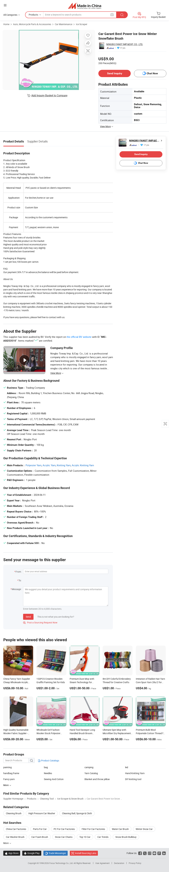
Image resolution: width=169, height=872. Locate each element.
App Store (11, 853)
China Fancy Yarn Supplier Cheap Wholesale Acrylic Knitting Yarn (16, 682)
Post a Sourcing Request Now (40, 622)
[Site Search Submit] (122, 14)
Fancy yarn (9, 779)
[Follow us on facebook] (140, 853)
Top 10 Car (84, 836)
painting (7, 767)
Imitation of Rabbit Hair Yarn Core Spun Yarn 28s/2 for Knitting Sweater (150, 682)
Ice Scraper (81, 24)
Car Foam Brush (39, 836)
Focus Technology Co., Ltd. (61, 863)
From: (18, 571)
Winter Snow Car (144, 829)
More (6, 843)
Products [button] (33, 14)
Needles (48, 773)
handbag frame (11, 773)
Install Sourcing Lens (85, 853)
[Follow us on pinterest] (159, 853)
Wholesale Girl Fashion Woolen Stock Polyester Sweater (48, 733)
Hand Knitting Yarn (135, 773)
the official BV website (79, 336)
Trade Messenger (55, 853)
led (126, 767)
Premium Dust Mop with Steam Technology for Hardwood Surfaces (82, 682)
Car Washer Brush (15, 836)
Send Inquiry (114, 73)
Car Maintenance (63, 24)
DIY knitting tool (133, 779)
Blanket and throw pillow (97, 779)
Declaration (119, 863)
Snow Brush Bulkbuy (125, 836)
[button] (5, 5)
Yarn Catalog (91, 773)
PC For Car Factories (64, 829)
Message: (16, 589)
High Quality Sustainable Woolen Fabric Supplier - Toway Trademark (15, 733)
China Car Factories (16, 829)
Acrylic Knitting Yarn (83, 465)
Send (28, 616)
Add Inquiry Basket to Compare (49, 95)
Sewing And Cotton (54, 779)
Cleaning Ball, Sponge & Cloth (77, 813)
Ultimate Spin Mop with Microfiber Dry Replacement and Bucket (117, 733)
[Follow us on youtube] (154, 853)
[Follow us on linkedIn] (164, 853)
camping (88, 767)
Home (6, 24)
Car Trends (102, 836)
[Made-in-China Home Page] (84, 5)
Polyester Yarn (33, 465)
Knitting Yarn (64, 465)
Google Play (32, 853)
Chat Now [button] (152, 73)
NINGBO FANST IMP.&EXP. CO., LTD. (124, 44)
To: (19, 580)
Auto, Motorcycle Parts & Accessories (32, 24)
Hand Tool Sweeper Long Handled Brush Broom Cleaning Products (82, 733)
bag (46, 767)
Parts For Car (40, 829)
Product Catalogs (50, 760)
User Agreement (102, 863)
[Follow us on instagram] (149, 853)
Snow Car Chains (63, 836)
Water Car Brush (120, 829)
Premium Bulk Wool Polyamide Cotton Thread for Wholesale (150, 733)
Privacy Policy (135, 863)
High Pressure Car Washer (41, 813)
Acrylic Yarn (49, 465)
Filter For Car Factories (93, 829)
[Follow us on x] (145, 853)
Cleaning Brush (13, 813)
